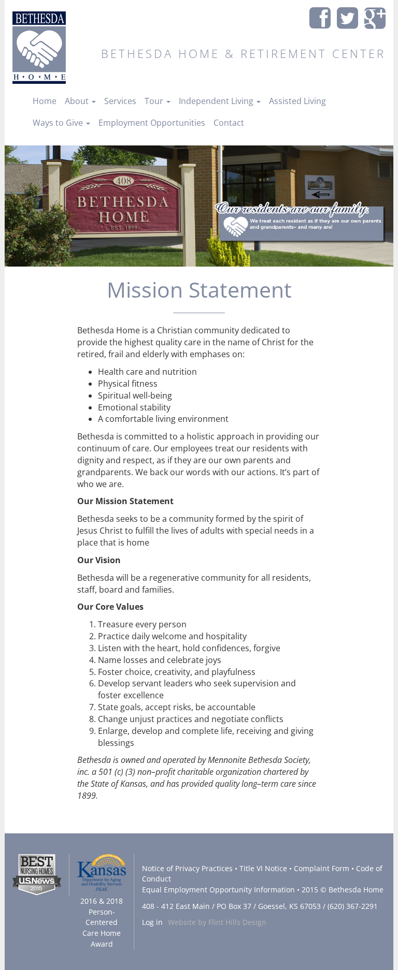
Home (44, 101)
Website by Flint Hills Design (217, 922)
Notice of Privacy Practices (187, 868)
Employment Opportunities (151, 122)
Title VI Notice (263, 868)
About (78, 101)
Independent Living (217, 101)
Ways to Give (59, 122)
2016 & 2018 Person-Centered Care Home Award (101, 922)
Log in (152, 922)
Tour (155, 101)
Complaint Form (321, 868)
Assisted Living (297, 101)
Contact (229, 122)
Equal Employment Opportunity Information (218, 889)
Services (120, 101)
